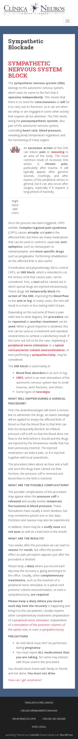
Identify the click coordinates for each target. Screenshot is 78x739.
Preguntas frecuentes (39, 702)
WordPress (66, 735)
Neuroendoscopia (24, 719)
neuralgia (43, 392)
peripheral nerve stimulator (28, 345)
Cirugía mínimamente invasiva (39, 710)
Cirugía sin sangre (54, 719)
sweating (58, 152)
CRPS (19, 378)
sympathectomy (44, 355)
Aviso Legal (39, 726)
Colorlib (34, 735)
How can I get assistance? (25, 680)
